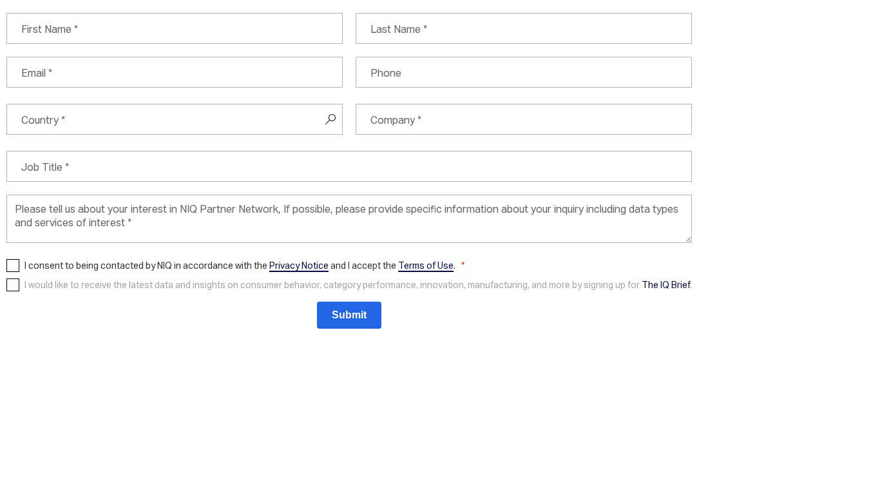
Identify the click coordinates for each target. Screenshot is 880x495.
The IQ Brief (666, 284)
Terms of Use (426, 265)
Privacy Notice (299, 265)
